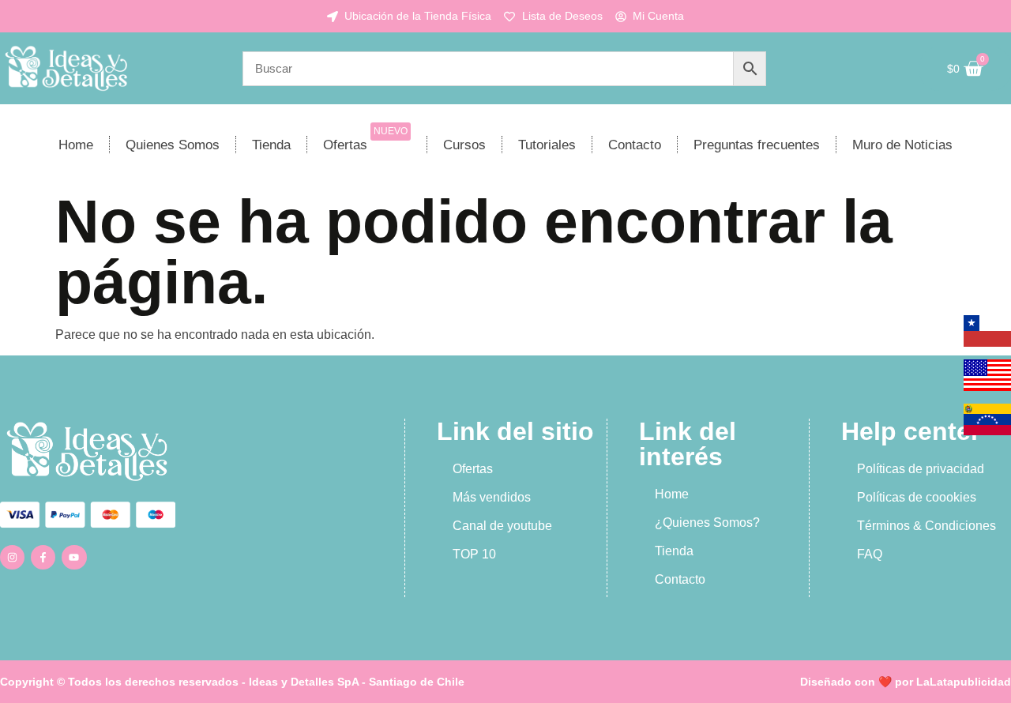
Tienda (271, 144)
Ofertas (365, 139)
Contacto (634, 144)
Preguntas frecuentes (756, 144)
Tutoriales (547, 144)
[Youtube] (74, 557)
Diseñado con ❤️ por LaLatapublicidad (905, 681)
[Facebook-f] (43, 557)
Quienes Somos (173, 144)
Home (75, 144)
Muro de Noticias (902, 144)
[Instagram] (12, 557)
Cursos (464, 144)
